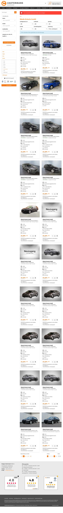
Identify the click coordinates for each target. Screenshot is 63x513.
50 (25, 456)
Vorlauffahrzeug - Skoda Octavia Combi (52, 96)
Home (3, 8)
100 (28, 456)
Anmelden (6, 498)
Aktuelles (38, 8)
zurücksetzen (9, 45)
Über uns (32, 8)
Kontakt (50, 8)
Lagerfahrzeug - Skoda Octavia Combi (52, 55)
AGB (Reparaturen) (17, 498)
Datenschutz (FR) (31, 498)
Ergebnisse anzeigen (9, 42)
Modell (3, 23)
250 (30, 456)
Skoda (3, 58)
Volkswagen (4, 75)
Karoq (4, 65)
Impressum (11, 498)
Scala (4, 70)
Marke (3, 18)
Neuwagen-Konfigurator (24, 8)
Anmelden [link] (10, 85)
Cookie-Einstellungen (38, 498)
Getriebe (50, 21)
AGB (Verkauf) (24, 498)
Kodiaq (4, 67)
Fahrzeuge (15, 8)
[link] (31, 69)
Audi (3, 51)
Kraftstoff (36, 21)
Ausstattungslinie (37, 26)
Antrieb (21, 26)
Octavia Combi (5, 69)
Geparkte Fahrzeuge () (9, 78)
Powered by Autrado (55, 505)
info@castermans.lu (9, 470)
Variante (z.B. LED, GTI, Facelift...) (7, 35)
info (20, 16)
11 (56, 456)
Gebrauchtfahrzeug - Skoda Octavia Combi (30, 55)
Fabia (4, 62)
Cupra (3, 53)
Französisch (44, 8)
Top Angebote (8, 8)
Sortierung (50, 26)
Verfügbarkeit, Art (24, 21)
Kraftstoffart (5, 29)
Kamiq (4, 64)
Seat (3, 56)
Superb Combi (5, 72)
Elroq (4, 61)
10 (21, 456)
